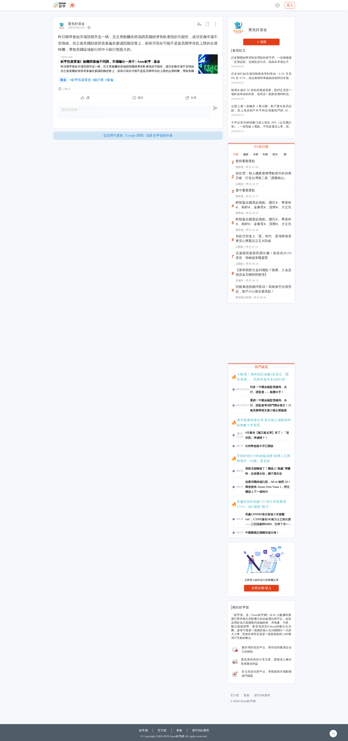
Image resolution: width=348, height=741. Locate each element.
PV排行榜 (261, 146)
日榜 (235, 154)
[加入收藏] (207, 24)
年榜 (265, 154)
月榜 (255, 154)
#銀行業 (98, 80)
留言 (275, 154)
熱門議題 (261, 367)
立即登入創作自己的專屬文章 (261, 580)
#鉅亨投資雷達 (80, 80)
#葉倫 (109, 80)
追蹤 (263, 42)
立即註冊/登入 (261, 588)
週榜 (245, 154)
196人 (67, 88)
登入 (290, 5)
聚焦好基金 (76, 23)
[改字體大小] (199, 24)
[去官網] (59, 5)
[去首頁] (72, 5)
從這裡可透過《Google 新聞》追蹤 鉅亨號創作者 (138, 135)
